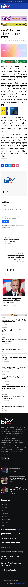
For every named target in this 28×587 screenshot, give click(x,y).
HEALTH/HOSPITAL (7, 519)
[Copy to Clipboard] (17, 165)
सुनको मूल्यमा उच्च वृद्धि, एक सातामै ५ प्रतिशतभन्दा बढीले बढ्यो (12, 240)
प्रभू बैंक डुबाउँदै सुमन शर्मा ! (15, 468)
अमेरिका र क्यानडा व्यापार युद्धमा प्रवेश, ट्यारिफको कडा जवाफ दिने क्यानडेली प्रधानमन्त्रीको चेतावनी (15, 257)
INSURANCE (5, 394)
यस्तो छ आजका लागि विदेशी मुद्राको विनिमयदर (12, 349)
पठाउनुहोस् (6, 221)
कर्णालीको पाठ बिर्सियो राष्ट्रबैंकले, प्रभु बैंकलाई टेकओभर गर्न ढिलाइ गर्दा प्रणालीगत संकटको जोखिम (18, 489)
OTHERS (4, 355)
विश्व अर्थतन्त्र (3, 40)
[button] (4, 274)
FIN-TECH (4, 516)
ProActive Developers (21, 583)
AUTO (3, 510)
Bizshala (6, 189)
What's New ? (5, 513)
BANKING (4, 504)
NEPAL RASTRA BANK (7, 347)
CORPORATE (5, 507)
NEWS (3, 317)
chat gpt (4, 160)
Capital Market (6, 384)
